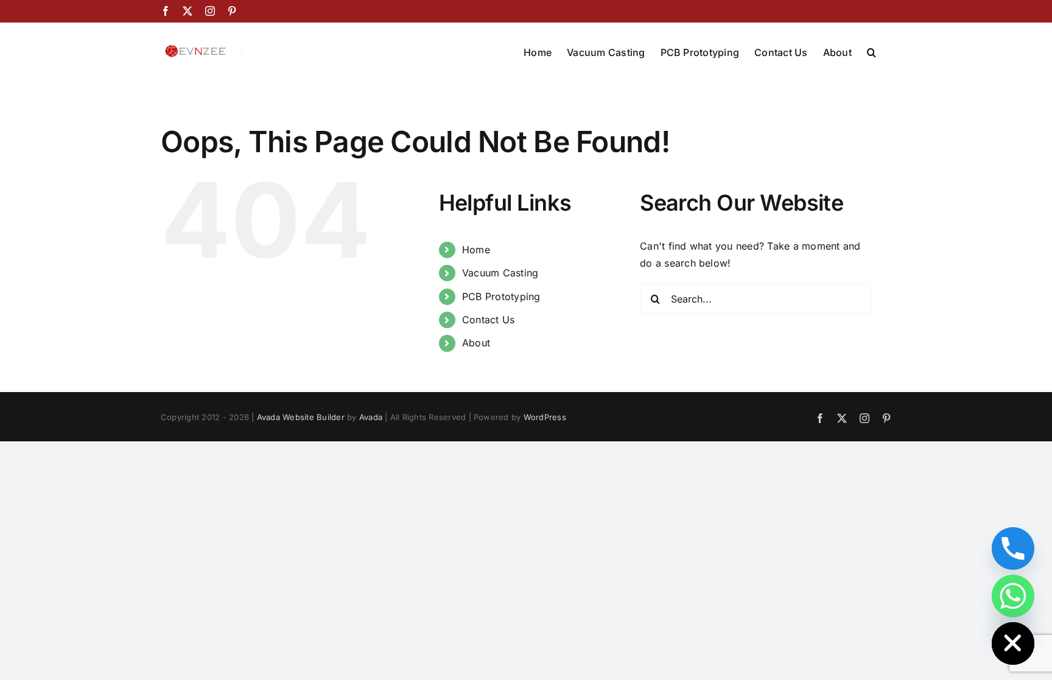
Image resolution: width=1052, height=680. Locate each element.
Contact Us (488, 320)
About (476, 343)
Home (476, 250)
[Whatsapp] (1013, 596)
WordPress (545, 417)
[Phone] (1013, 548)
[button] (871, 51)
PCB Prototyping (501, 296)
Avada (370, 417)
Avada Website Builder (301, 417)
